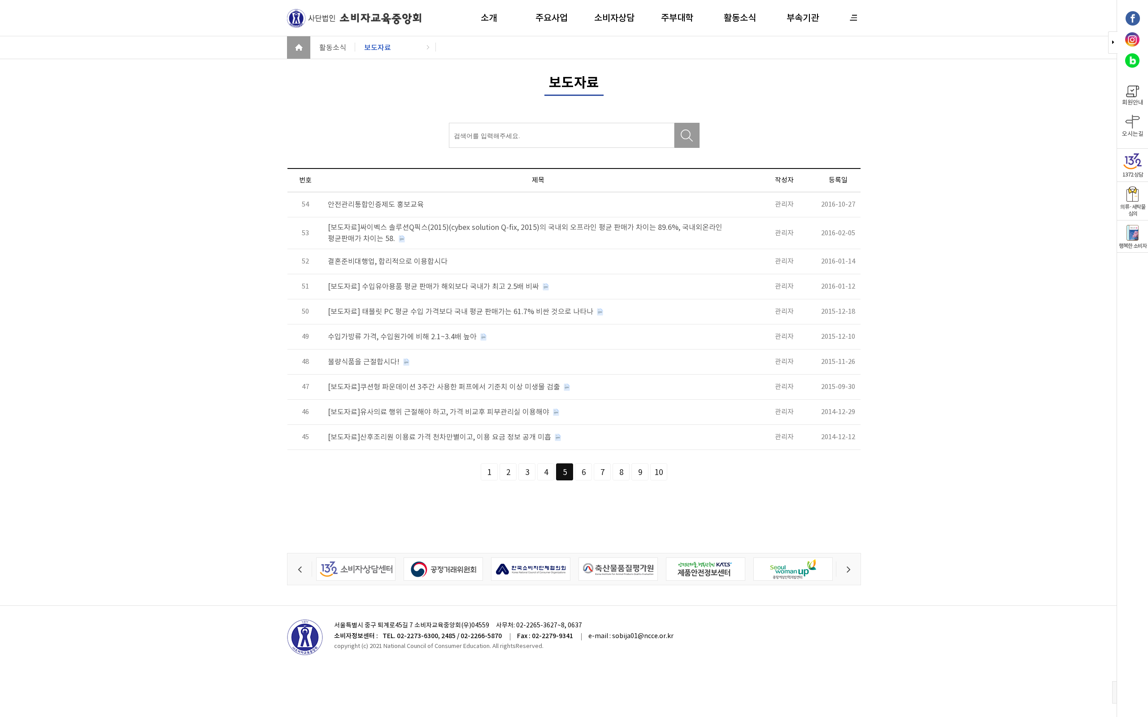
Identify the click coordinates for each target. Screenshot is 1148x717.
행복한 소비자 (1133, 245)
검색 (687, 135)
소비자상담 (614, 18)
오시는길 (1133, 134)
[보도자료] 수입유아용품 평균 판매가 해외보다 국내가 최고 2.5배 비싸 (434, 286)
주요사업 (551, 18)
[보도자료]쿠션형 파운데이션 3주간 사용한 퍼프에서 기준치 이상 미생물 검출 (445, 386)
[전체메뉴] (854, 17)
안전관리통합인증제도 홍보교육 (376, 204)
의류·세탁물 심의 (1132, 209)
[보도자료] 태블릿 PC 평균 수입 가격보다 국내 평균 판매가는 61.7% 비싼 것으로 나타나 (461, 311)
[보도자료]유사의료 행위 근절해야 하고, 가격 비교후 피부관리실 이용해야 (439, 411)
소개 (489, 18)
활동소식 (740, 18)
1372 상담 (1132, 174)
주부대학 (677, 18)
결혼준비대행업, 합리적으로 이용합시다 (388, 261)
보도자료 (377, 47)
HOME (298, 47)
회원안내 (1133, 102)
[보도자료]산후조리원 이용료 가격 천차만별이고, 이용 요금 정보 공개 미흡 (440, 436)
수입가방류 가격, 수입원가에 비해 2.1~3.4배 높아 (403, 336)
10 (659, 472)
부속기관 (803, 18)
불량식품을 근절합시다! (364, 361)
